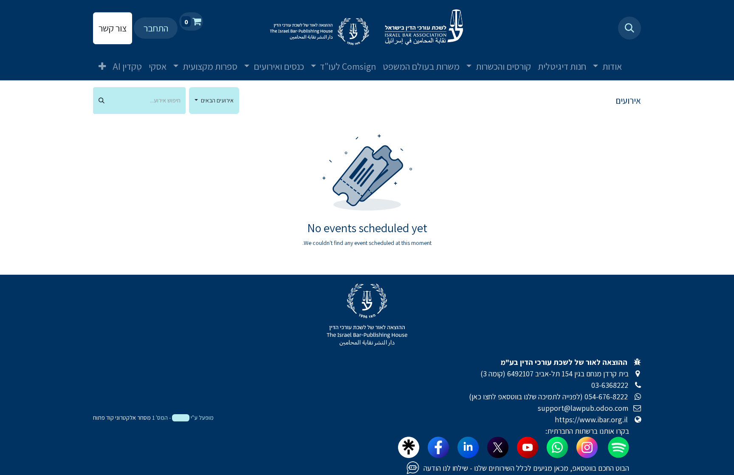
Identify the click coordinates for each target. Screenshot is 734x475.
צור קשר (113, 28)
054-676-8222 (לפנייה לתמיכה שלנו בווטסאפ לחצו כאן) (548, 396)
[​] (638, 396)
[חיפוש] (101, 100)
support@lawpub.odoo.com (583, 408)
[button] (629, 28)
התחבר (156, 28)
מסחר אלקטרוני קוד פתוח (122, 417)
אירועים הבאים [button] (217, 100)
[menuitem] (635, 59)
